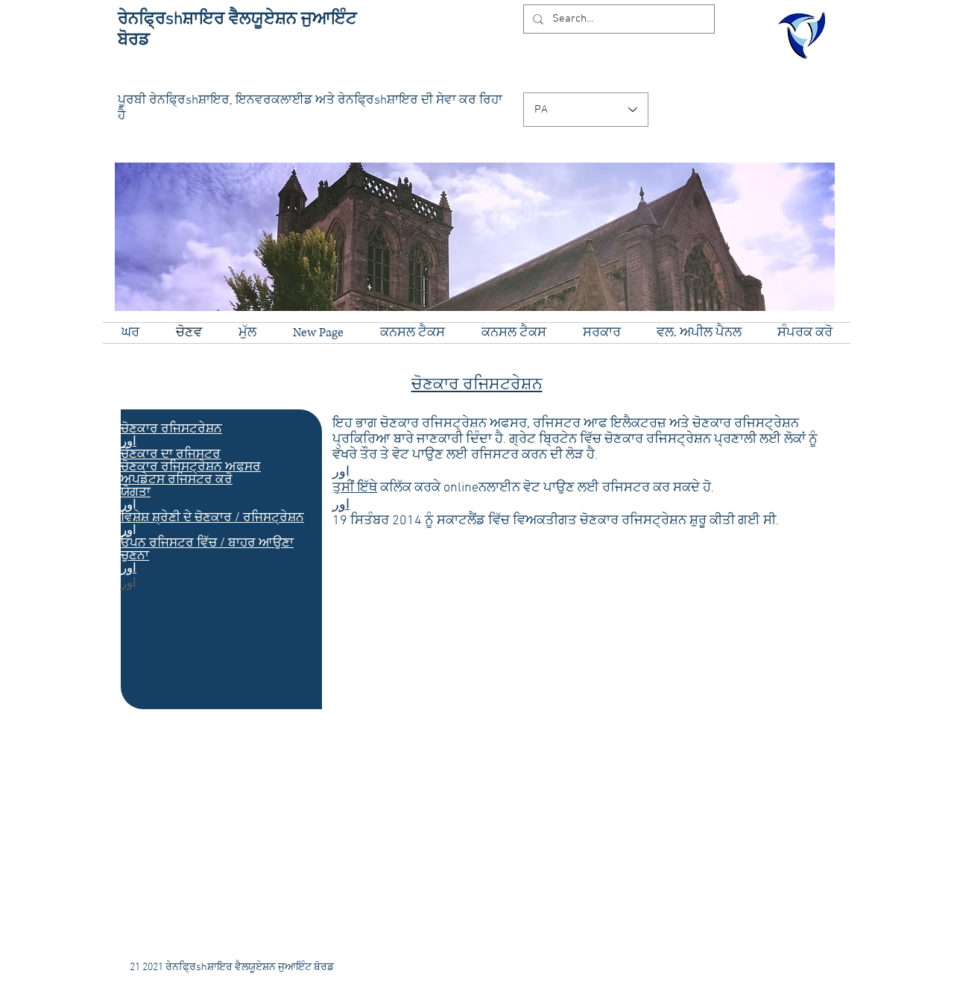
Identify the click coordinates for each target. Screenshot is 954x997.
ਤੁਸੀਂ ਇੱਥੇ (354, 488)
